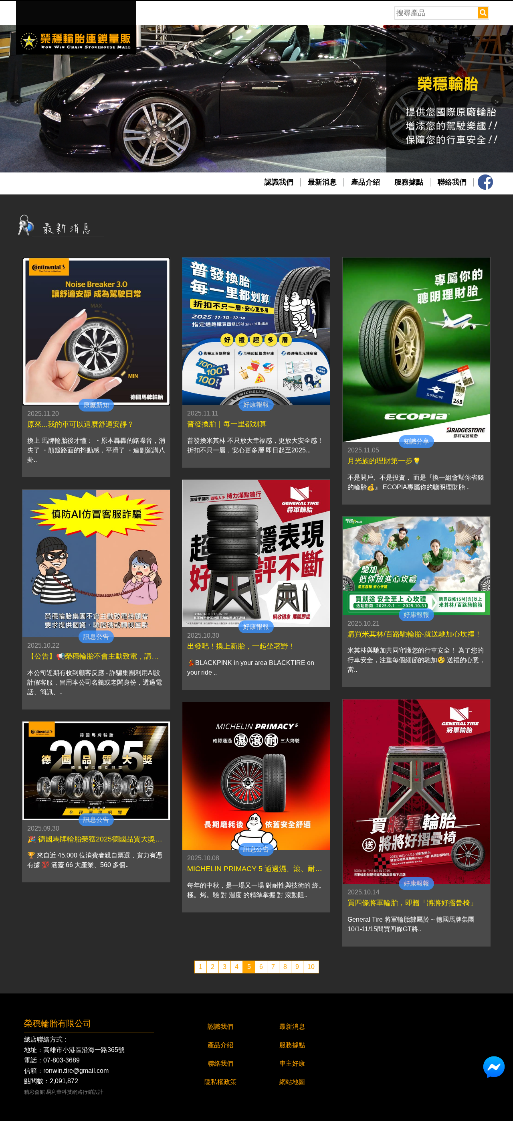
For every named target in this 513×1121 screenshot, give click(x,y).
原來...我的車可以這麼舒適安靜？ (80, 424)
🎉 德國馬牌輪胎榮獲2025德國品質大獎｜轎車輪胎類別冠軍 (96, 839)
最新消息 (322, 182)
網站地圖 (292, 1081)
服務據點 (408, 182)
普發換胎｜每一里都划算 (227, 424)
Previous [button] (16, 101)
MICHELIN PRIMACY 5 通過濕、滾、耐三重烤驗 (256, 869)
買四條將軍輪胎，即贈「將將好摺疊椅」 (412, 903)
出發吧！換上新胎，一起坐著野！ (241, 646)
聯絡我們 (452, 182)
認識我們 (279, 182)
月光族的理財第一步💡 (384, 461)
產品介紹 (365, 182)
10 (311, 966)
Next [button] (497, 101)
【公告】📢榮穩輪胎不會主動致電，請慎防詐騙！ (96, 656)
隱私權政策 (220, 1081)
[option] (256, 98)
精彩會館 (34, 1092)
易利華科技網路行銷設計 (74, 1092)
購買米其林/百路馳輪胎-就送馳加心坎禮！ (414, 634)
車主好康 (292, 1063)
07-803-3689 (61, 1060)
